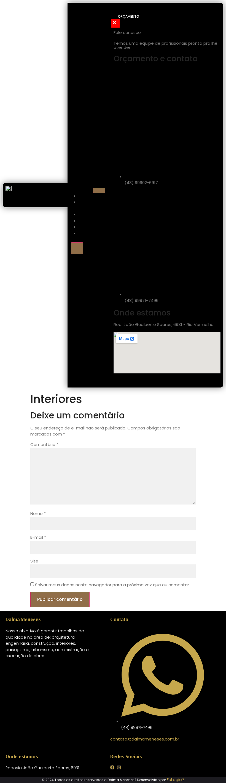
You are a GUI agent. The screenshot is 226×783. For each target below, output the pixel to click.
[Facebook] (112, 767)
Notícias (91, 227)
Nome (38, 513)
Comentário (44, 444)
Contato (91, 233)
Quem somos (86, 205)
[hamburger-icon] (99, 190)
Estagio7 (175, 779)
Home (88, 196)
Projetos (92, 221)
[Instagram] (119, 767)
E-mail (38, 537)
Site (34, 561)
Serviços (91, 214)
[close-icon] (115, 23)
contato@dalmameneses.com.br (144, 739)
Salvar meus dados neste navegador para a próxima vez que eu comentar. (112, 585)
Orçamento (128, 16)
